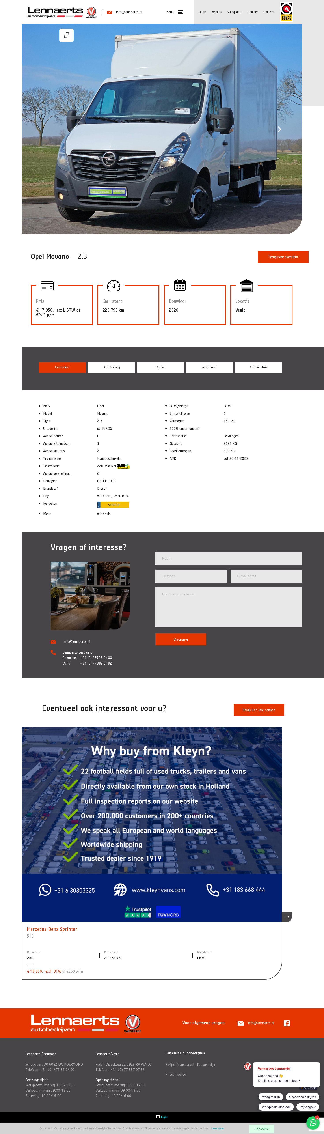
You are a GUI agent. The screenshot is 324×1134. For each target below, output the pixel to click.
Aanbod (217, 12)
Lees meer (217, 1128)
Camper (253, 12)
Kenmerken (62, 367)
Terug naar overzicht (283, 257)
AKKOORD (261, 1128)
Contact (268, 12)
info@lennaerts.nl (129, 12)
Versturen (181, 640)
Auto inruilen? (258, 367)
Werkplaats (234, 12)
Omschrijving (111, 367)
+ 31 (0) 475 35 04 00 (57, 1070)
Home (203, 12)
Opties (160, 367)
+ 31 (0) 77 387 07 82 (127, 1070)
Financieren (209, 367)
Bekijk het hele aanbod (258, 710)
